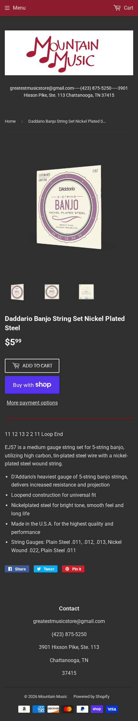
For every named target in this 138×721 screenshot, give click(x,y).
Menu (19, 8)
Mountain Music (52, 696)
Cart (128, 8)
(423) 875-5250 (69, 634)
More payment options (32, 403)
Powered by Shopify (91, 696)
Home (10, 121)
